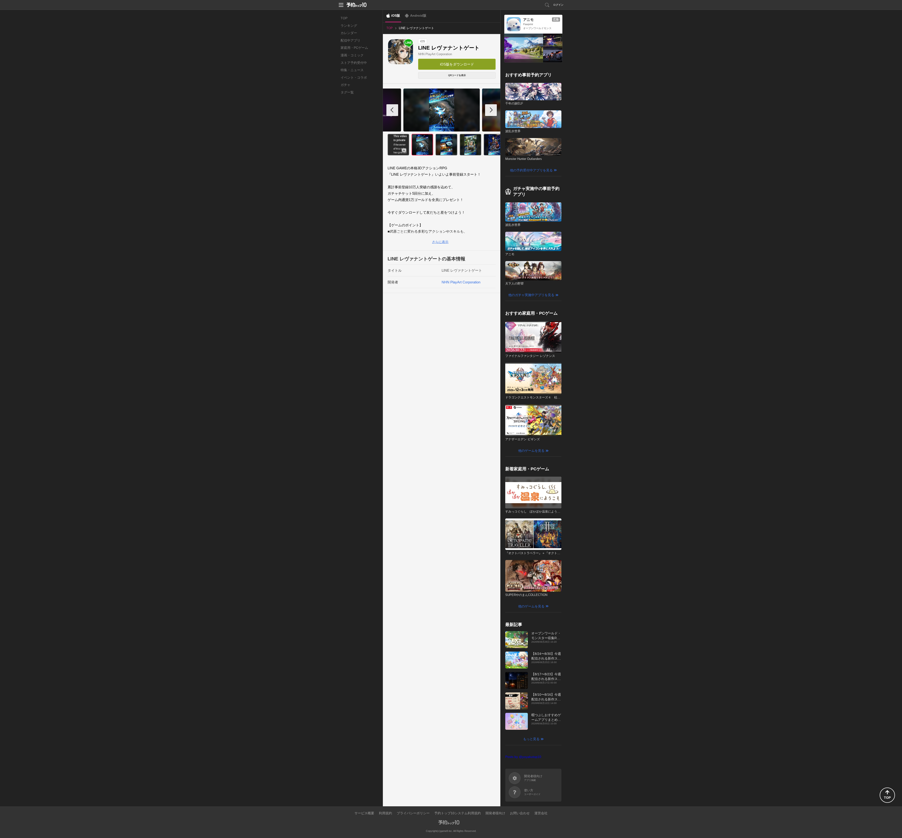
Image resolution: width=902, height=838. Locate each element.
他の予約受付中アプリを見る (531, 170)
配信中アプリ (350, 40)
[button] (491, 110)
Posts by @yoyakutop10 (523, 757)
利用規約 (385, 813)
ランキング (349, 25)
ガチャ (345, 85)
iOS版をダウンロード (457, 64)
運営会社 (541, 813)
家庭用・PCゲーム (354, 48)
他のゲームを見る (531, 450)
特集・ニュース (352, 70)
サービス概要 (364, 813)
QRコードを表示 (457, 75)
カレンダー (349, 33)
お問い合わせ (520, 813)
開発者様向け (495, 813)
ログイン (558, 4)
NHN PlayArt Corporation (435, 54)
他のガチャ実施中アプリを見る (531, 295)
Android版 (418, 15)
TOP (344, 18)
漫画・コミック (352, 55)
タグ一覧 (347, 92)
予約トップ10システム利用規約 (457, 813)
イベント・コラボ (354, 77)
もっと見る (531, 739)
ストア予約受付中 (354, 63)
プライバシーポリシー (413, 813)
